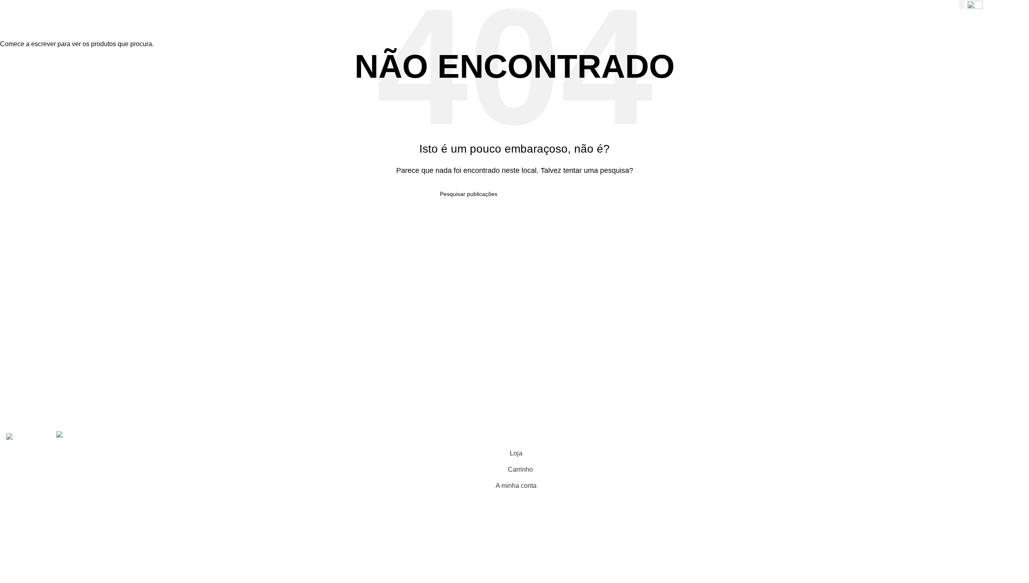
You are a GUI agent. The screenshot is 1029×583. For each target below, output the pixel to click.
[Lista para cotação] (975, 9)
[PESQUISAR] (962, 4)
